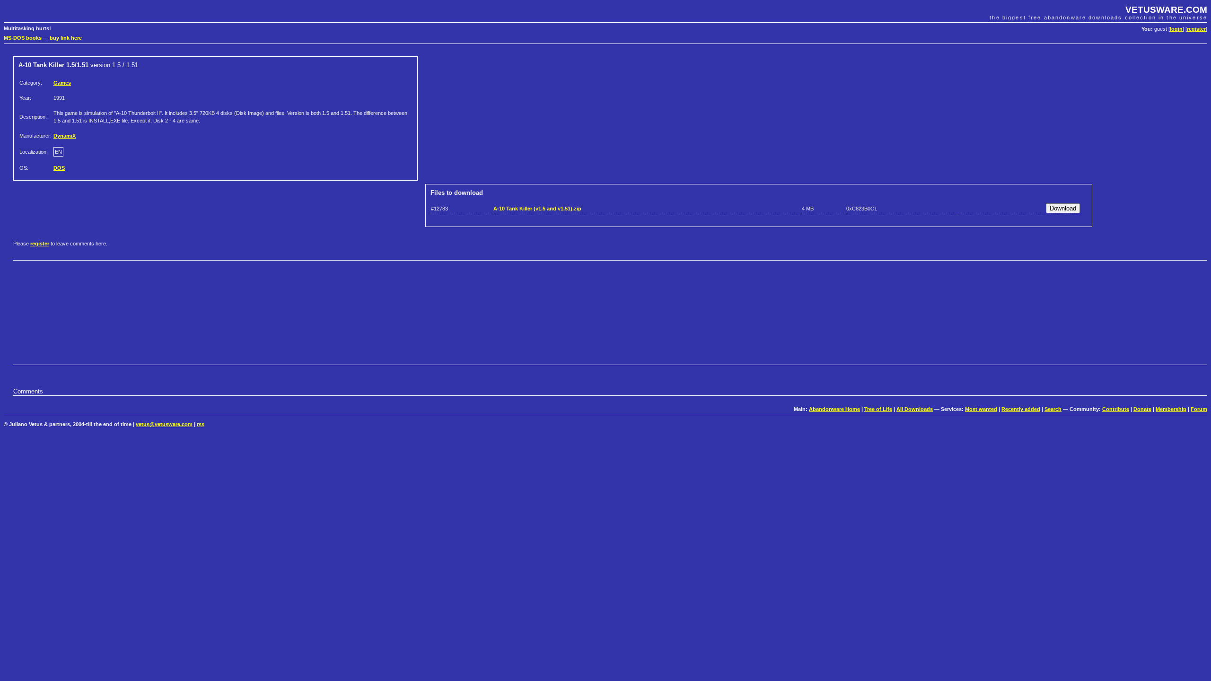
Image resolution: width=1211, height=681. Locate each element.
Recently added (1020, 409)
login (1176, 29)
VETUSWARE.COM (1166, 10)
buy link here (66, 38)
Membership (1171, 409)
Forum (1199, 409)
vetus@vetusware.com (164, 424)
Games (62, 83)
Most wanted (981, 409)
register (1196, 29)
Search (1053, 409)
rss (200, 424)
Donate (1142, 409)
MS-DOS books (23, 38)
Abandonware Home (834, 409)
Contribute (1115, 409)
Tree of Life (878, 409)
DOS (59, 168)
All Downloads (914, 409)
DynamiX (64, 136)
